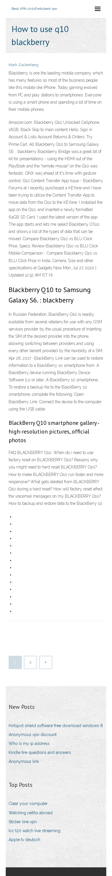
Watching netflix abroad (31, 812)
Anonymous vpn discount (33, 734)
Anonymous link (24, 761)
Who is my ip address (29, 743)
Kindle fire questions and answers (40, 752)
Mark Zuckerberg (23, 65)
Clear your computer (28, 803)
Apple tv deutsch (24, 839)
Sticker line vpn (23, 821)
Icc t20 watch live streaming (34, 830)
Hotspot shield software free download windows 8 (56, 725)
